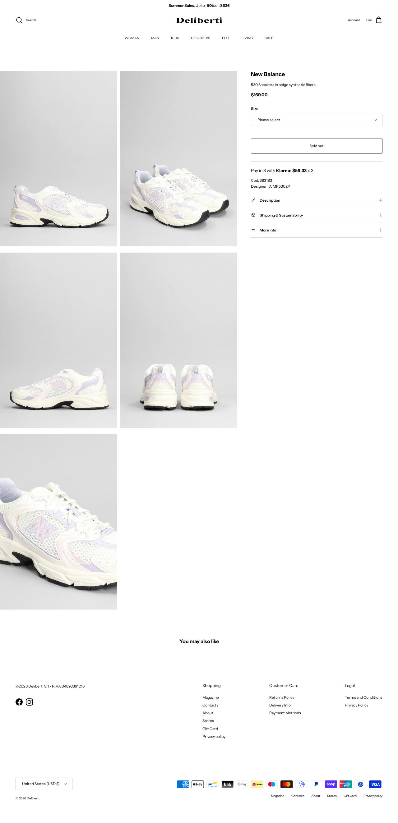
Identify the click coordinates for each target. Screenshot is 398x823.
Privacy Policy (356, 705)
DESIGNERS (200, 37)
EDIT (226, 37)
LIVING (247, 37)
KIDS (175, 37)
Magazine (210, 697)
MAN (155, 37)
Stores (208, 720)
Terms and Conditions (363, 697)
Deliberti (33, 798)
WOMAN (132, 37)
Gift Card (210, 728)
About (207, 713)
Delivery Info (280, 705)
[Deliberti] (199, 20)
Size (254, 108)
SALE (269, 37)
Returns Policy (281, 697)
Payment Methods (285, 713)
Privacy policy (213, 736)
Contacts (210, 705)
